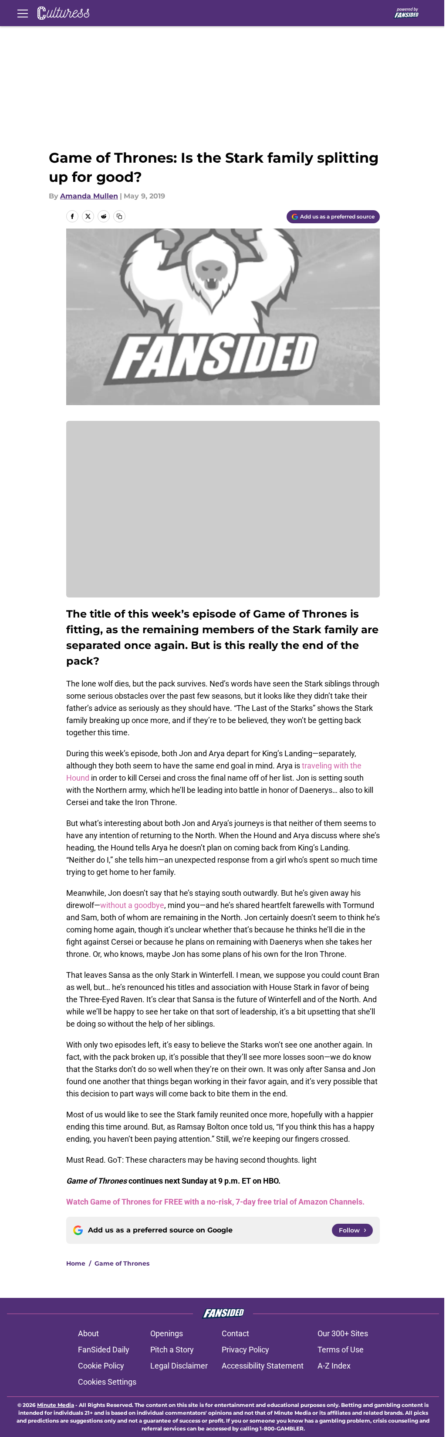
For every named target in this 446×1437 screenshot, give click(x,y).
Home (75, 1263)
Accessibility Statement (263, 1365)
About (88, 1333)
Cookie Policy (101, 1365)
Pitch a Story (172, 1349)
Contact (235, 1333)
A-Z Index (334, 1365)
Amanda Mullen (89, 196)
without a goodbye (132, 905)
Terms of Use (341, 1349)
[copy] (119, 216)
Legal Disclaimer (179, 1365)
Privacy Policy (245, 1349)
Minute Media (55, 1405)
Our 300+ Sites (343, 1333)
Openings (166, 1333)
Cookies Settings (107, 1381)
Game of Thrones (122, 1263)
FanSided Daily (103, 1349)
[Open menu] (22, 13)
